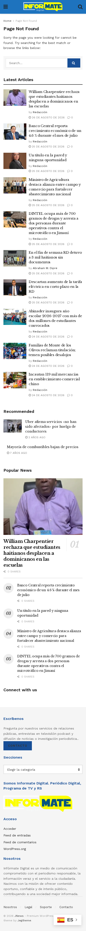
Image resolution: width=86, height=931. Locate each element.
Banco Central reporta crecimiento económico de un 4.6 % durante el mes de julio (55, 131)
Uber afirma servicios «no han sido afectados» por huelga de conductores (50, 426)
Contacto (17, 745)
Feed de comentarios (19, 842)
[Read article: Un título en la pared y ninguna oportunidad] (14, 161)
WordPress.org (14, 849)
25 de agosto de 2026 (47, 146)
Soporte (46, 907)
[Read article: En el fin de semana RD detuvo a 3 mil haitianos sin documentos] (14, 258)
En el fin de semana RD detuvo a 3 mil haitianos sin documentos (55, 257)
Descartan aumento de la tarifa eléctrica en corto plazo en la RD (55, 287)
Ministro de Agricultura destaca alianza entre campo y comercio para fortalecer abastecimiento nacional (49, 636)
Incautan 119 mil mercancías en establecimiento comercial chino (54, 379)
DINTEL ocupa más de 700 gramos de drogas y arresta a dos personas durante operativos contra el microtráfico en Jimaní (53, 223)
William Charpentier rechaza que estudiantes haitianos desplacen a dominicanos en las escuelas (31, 553)
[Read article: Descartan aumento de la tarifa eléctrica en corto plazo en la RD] (14, 287)
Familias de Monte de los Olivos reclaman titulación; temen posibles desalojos (52, 350)
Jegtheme (24, 920)
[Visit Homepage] (42, 6)
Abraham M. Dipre (45, 268)
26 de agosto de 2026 (48, 117)
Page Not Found (26, 20)
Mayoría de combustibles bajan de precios (42, 447)
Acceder (9, 828)
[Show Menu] (5, 7)
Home (7, 20)
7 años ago (18, 453)
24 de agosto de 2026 (47, 336)
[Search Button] (80, 7)
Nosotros (10, 907)
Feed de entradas (17, 835)
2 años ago (36, 437)
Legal (28, 907)
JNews (19, 915)
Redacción (40, 112)
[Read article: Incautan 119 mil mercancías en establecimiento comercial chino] (14, 380)
